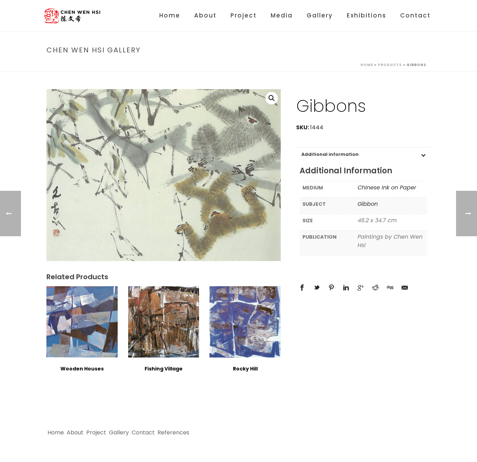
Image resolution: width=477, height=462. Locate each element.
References (173, 432)
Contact (415, 15)
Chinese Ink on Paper (387, 187)
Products (390, 64)
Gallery (320, 15)
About (205, 15)
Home (169, 15)
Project (243, 15)
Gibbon (368, 204)
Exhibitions (366, 15)
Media (282, 15)
